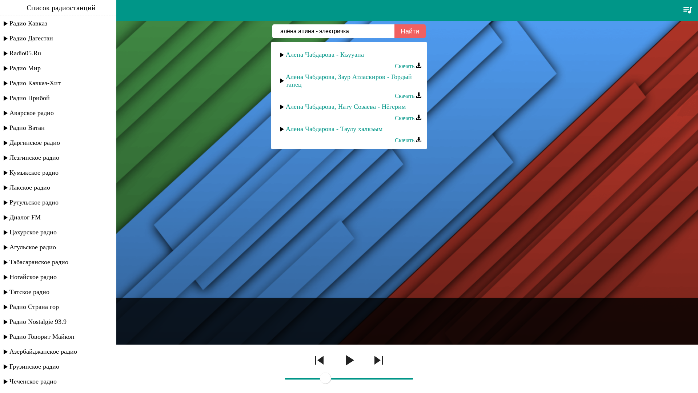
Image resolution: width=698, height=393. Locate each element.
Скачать (405, 66)
